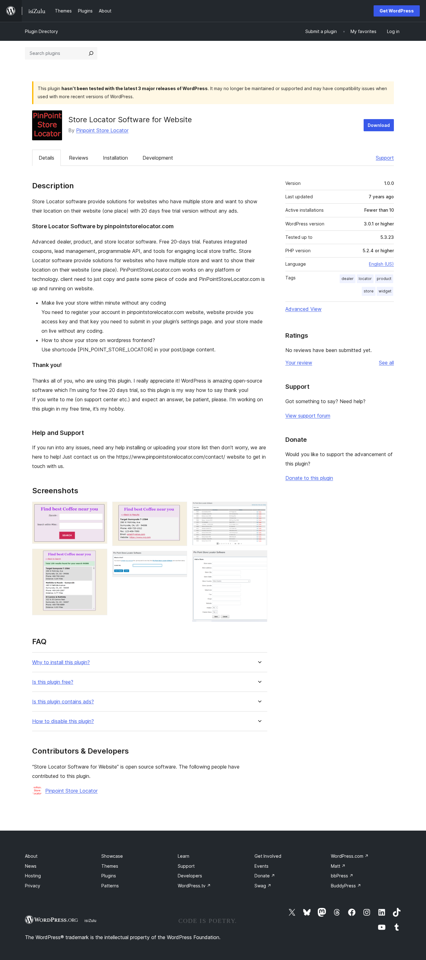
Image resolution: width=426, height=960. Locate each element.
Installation (115, 158)
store (369, 291)
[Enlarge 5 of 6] (259, 510)
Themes (109, 866)
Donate (264, 875)
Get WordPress (397, 10)
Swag (262, 885)
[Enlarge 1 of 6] (99, 510)
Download (379, 125)
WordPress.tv (194, 885)
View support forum (307, 415)
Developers (190, 875)
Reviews (78, 158)
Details (46, 158)
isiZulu (90, 920)
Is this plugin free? (52, 682)
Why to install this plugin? (61, 662)
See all (386, 362)
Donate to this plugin (309, 478)
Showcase (112, 856)
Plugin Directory (41, 31)
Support (385, 158)
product (384, 278)
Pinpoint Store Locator (102, 130)
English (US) (381, 264)
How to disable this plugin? (63, 721)
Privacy (32, 885)
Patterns (110, 885)
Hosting (33, 875)
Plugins (108, 875)
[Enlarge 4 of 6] (179, 559)
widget (385, 291)
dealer (347, 278)
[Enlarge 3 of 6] (179, 510)
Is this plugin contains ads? (63, 702)
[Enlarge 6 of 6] (259, 559)
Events (261, 866)
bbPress (342, 875)
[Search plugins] (91, 53)
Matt (338, 866)
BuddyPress (346, 885)
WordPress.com (350, 856)
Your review (298, 362)
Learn (183, 856)
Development (158, 158)
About (31, 856)
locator (365, 278)
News (30, 866)
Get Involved (267, 856)
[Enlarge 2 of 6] (99, 557)
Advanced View (303, 309)
